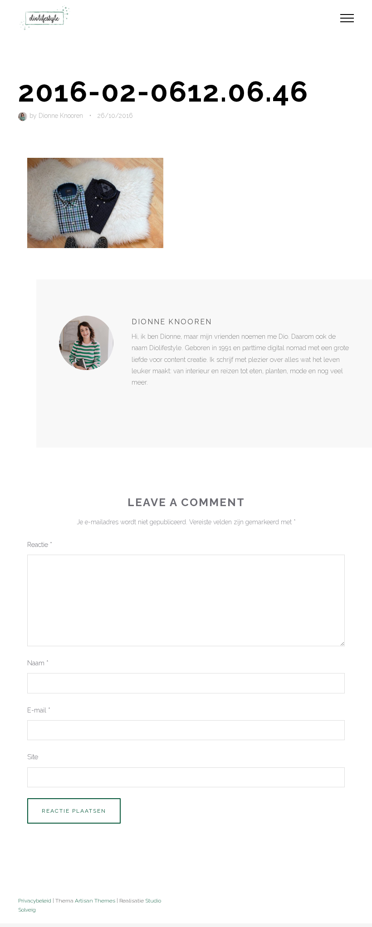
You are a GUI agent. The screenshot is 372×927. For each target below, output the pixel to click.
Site (32, 757)
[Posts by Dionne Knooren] (23, 115)
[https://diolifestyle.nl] (138, 401)
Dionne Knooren (61, 115)
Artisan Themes (95, 901)
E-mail (38, 710)
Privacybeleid (34, 901)
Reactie (39, 544)
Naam (38, 663)
